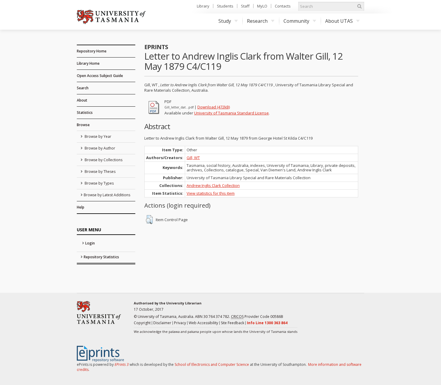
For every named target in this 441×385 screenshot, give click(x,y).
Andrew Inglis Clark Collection (213, 185)
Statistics (85, 112)
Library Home (88, 63)
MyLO (262, 6)
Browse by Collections (103, 159)
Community (296, 21)
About (82, 100)
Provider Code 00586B (257, 316)
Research (257, 21)
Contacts (283, 6)
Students (225, 6)
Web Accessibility (203, 322)
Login (90, 243)
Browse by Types (99, 183)
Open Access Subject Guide (100, 75)
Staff (245, 6)
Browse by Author (99, 148)
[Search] (359, 6)
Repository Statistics (101, 256)
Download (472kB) (213, 107)
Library (203, 6)
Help (80, 207)
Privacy (180, 322)
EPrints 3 (122, 364)
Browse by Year (97, 136)
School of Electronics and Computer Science (212, 364)
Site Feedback (232, 322)
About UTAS (339, 21)
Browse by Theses (100, 171)
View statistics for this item (211, 193)
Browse (83, 124)
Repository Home (91, 51)
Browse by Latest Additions (107, 194)
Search (82, 87)
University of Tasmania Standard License (231, 113)
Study (224, 21)
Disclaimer (162, 322)
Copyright (142, 322)
